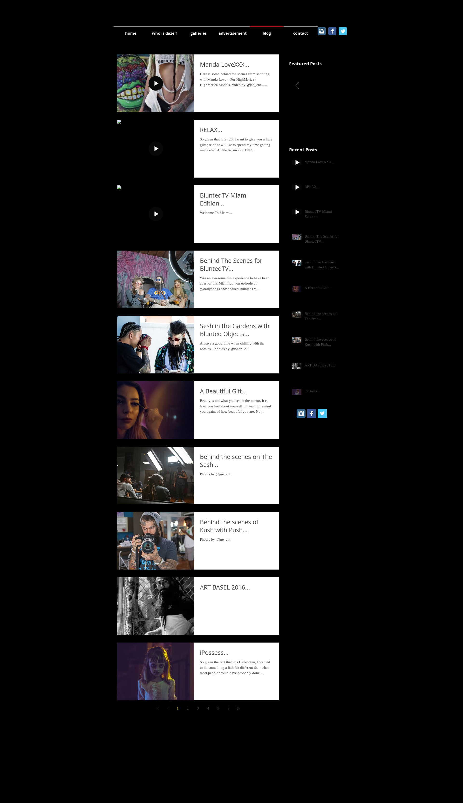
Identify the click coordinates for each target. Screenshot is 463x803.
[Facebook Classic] (332, 31)
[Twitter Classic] (343, 31)
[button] (199, 31)
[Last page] (238, 708)
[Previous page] (167, 708)
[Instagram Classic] (322, 31)
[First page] (157, 708)
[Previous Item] (297, 85)
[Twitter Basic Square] (322, 413)
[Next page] (228, 708)
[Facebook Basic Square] (311, 413)
